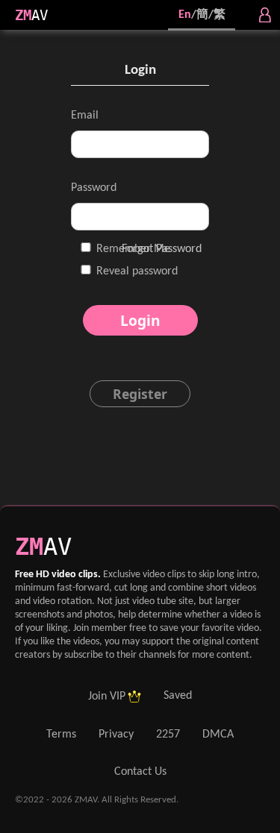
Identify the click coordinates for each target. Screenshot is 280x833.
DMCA (218, 735)
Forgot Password (162, 249)
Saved (178, 696)
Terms (61, 735)
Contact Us (140, 772)
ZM (23, 15)
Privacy (116, 735)
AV (39, 15)
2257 (168, 735)
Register (140, 394)
